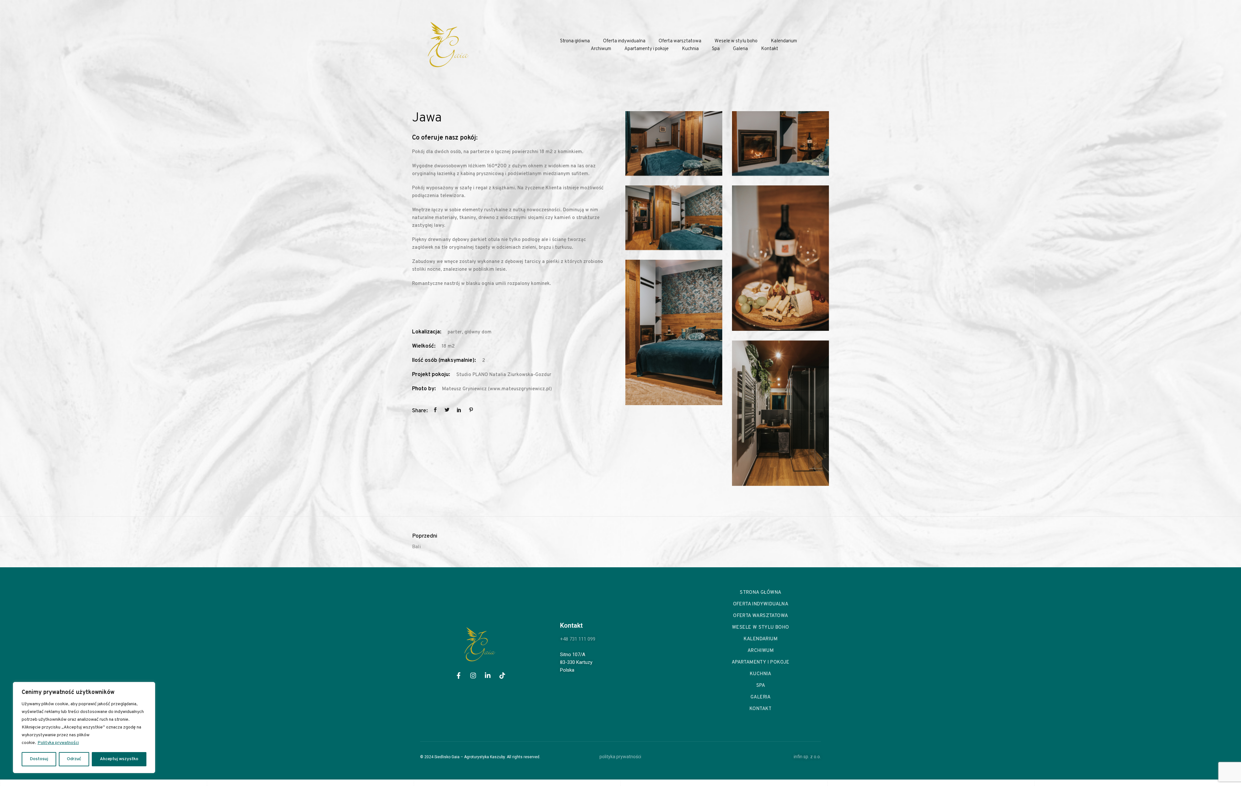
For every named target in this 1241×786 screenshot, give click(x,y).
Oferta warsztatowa (680, 41)
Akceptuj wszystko (119, 759)
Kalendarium (784, 41)
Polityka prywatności (58, 743)
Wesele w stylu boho (736, 41)
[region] (84, 727)
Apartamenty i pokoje (646, 49)
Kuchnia (690, 49)
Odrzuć (74, 759)
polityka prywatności (620, 756)
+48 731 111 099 (577, 639)
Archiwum (601, 49)
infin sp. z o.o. (807, 756)
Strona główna (575, 41)
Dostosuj (39, 759)
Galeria (740, 49)
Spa (716, 49)
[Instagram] (473, 675)
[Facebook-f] (458, 675)
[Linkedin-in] (487, 675)
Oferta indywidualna (624, 41)
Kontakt (769, 49)
